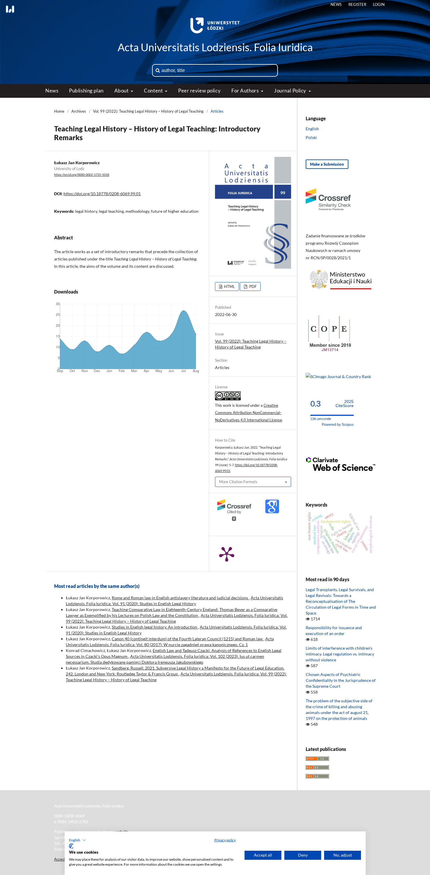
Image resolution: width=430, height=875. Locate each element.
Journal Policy (290, 91)
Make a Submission (327, 164)
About (122, 91)
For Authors (245, 91)
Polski (311, 137)
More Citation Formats (238, 481)
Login (379, 4)
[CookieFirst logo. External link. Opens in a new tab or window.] (71, 846)
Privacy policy (225, 840)
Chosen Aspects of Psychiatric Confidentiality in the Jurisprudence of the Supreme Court (341, 680)
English (312, 128)
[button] (77, 840)
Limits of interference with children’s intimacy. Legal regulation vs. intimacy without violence (340, 654)
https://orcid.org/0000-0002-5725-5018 (81, 174)
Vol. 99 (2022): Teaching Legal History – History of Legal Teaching (148, 111)
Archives (78, 111)
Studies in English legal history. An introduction (155, 626)
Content (154, 91)
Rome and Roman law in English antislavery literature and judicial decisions (180, 597)
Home (59, 111)
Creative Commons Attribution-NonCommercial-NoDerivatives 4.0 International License (248, 412)
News (51, 91)
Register (357, 4)
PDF (252, 286)
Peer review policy (199, 91)
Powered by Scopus (338, 425)
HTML (229, 286)
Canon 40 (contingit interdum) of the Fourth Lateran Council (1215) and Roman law (188, 638)
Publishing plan (86, 91)
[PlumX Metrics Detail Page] (226, 553)
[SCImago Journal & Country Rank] (338, 376)
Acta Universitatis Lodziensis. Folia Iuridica (215, 47)
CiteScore (345, 403)
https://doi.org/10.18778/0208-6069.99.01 (102, 193)
